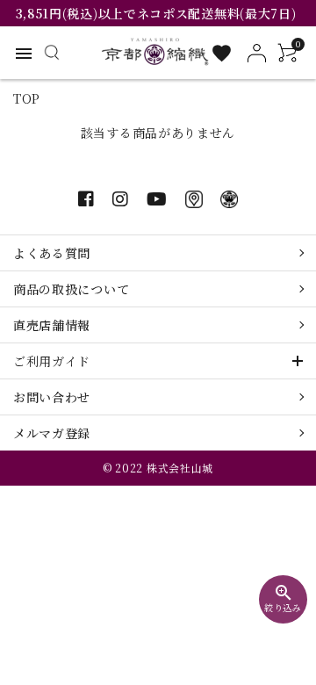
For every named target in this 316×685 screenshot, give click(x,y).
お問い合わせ (51, 397)
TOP (26, 98)
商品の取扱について (71, 289)
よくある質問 (51, 253)
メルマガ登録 (51, 433)
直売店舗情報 (51, 325)
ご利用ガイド (51, 361)
